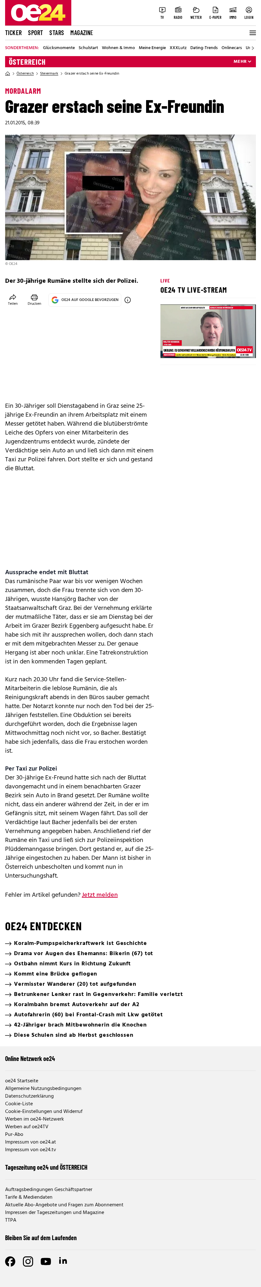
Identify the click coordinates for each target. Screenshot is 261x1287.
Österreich (27, 61)
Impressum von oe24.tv (30, 1150)
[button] (171, 348)
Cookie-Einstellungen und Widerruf (43, 1112)
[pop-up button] (235, 348)
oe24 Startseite (21, 1081)
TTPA (10, 1220)
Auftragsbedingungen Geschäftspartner (48, 1190)
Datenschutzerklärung (29, 1096)
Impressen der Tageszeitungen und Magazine (54, 1213)
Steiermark (49, 73)
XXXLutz (178, 48)
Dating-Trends (204, 48)
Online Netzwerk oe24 (30, 1058)
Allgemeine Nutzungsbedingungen (43, 1089)
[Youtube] (46, 1261)
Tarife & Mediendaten (29, 1197)
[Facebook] (10, 1261)
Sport (35, 32)
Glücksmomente (59, 48)
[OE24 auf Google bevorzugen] (127, 300)
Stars (56, 32)
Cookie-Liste (19, 1104)
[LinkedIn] (64, 1261)
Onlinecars (232, 48)
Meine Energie (152, 48)
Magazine (81, 32)
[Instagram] (28, 1261)
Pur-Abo (14, 1134)
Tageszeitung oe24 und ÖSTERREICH (46, 1167)
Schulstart (88, 48)
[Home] (7, 73)
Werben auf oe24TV (26, 1127)
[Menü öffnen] (252, 32)
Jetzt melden (100, 895)
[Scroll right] (253, 48)
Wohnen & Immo (118, 48)
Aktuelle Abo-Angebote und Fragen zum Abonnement (64, 1205)
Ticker (13, 32)
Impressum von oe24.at (30, 1142)
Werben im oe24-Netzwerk (34, 1119)
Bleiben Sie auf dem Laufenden (41, 1237)
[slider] (191, 348)
